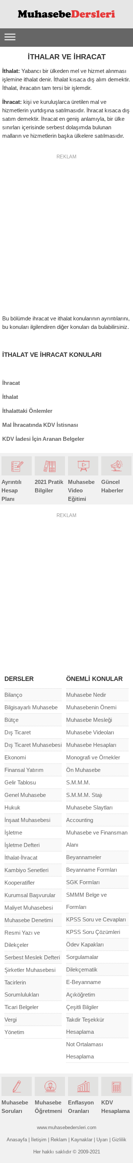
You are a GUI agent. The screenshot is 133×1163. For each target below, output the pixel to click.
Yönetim (14, 1032)
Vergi (10, 1019)
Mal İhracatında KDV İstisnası (40, 425)
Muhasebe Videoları (90, 732)
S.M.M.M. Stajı (84, 795)
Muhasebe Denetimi (28, 920)
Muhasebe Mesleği (89, 720)
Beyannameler (83, 857)
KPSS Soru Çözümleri (93, 932)
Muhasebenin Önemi (91, 707)
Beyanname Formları (91, 870)
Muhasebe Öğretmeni (48, 1106)
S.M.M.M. (78, 782)
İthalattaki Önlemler (27, 411)
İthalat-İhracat (20, 857)
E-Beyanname (83, 982)
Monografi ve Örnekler (93, 757)
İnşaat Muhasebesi (27, 820)
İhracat (11, 383)
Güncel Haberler (112, 486)
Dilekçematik (82, 969)
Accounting (79, 820)
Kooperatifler (19, 882)
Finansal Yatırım (24, 770)
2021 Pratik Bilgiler (49, 486)
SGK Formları (83, 882)
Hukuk (12, 807)
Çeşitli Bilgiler (82, 1007)
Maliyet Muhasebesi (28, 907)
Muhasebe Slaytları (89, 807)
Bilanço (13, 695)
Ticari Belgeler (21, 1007)
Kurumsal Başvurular (29, 895)
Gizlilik (119, 1139)
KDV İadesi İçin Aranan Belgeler (43, 439)
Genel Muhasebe (25, 795)
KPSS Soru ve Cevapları (96, 919)
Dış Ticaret (17, 732)
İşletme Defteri (22, 845)
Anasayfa (17, 1139)
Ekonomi (15, 757)
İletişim (39, 1139)
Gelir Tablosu (20, 782)
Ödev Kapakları (85, 944)
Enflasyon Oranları (81, 1106)
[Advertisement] (66, 231)
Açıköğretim (80, 994)
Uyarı (102, 1139)
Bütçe (11, 720)
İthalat (10, 397)
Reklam (59, 1139)
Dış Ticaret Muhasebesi (33, 745)
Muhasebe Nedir (86, 695)
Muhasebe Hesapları (91, 745)
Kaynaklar (81, 1139)
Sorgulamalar (82, 957)
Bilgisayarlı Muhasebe (31, 707)
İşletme (13, 832)
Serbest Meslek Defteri (32, 957)
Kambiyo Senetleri (26, 870)
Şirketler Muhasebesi (29, 970)
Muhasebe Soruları (14, 1106)
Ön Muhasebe (83, 770)
